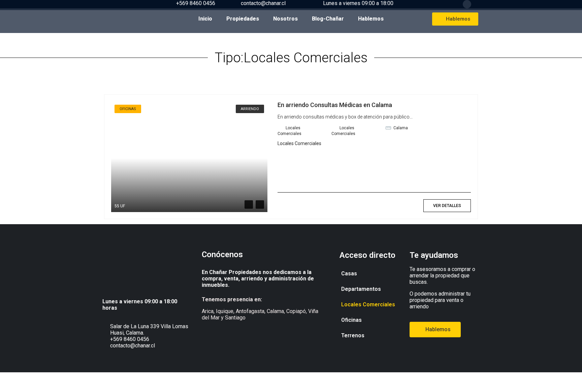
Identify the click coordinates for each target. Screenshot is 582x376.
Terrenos (352, 335)
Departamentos (361, 289)
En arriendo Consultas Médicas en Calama (335, 104)
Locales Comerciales (299, 143)
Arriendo (250, 109)
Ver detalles (447, 205)
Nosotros (285, 18)
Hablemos (371, 18)
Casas (349, 273)
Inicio (205, 18)
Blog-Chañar (328, 18)
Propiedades (242, 18)
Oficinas (351, 320)
